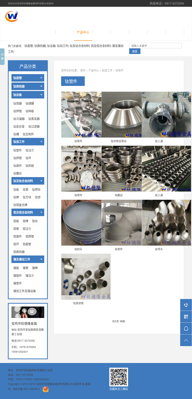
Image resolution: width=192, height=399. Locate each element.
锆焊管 (30, 236)
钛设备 (51, 46)
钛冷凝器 (19, 118)
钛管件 (119, 70)
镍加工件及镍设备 (24, 291)
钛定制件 (28, 134)
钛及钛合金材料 (79, 46)
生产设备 (175, 32)
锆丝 (35, 221)
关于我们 (64, 32)
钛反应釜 (19, 126)
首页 (49, 32)
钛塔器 (17, 103)
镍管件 (17, 283)
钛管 (25, 189)
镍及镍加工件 (21, 259)
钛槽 (16, 134)
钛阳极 (30, 165)
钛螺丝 (17, 173)
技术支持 (101, 32)
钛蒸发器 (34, 118)
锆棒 (25, 221)
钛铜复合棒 (20, 205)
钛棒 (16, 197)
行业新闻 (138, 32)
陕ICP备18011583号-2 (26, 389)
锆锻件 (17, 236)
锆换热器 (19, 251)
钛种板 (30, 111)
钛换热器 (40, 46)
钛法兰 (30, 150)
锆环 (16, 244)
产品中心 (83, 32)
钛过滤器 (34, 126)
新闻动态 (119, 32)
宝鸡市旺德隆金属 (46, 15)
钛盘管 (28, 46)
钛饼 (37, 197)
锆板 (16, 221)
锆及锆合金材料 (101, 46)
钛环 (28, 158)
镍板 (16, 268)
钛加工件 (62, 46)
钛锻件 (17, 165)
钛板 (16, 189)
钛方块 (27, 197)
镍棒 (35, 268)
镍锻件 (17, 275)
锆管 (16, 228)
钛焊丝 (36, 189)
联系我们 (156, 32)
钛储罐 (30, 103)
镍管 (25, 268)
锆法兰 (27, 228)
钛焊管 (17, 111)
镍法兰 (30, 275)
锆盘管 (27, 244)
